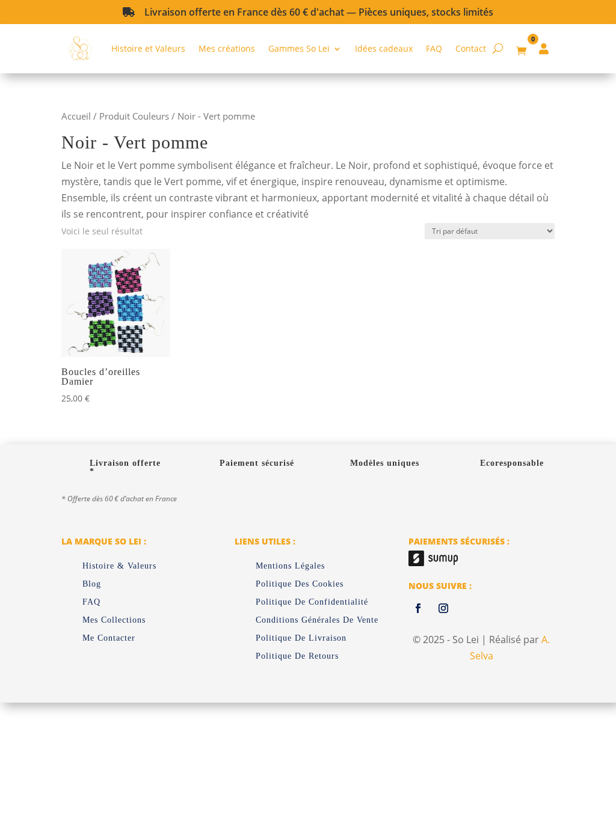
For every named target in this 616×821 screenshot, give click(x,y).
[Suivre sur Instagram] (443, 608)
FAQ (434, 48)
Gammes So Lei (299, 48)
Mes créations (227, 48)
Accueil (76, 116)
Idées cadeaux (384, 48)
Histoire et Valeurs (148, 48)
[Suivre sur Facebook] (418, 608)
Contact (470, 48)
